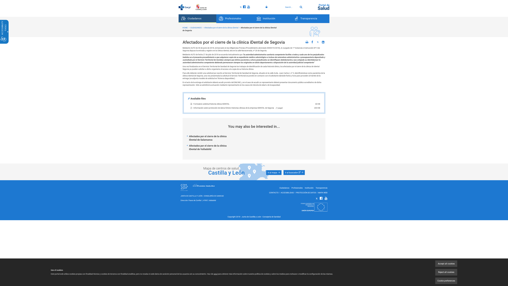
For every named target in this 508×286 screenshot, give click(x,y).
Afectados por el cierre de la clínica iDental (221, 28)
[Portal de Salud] (323, 7)
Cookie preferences (446, 281)
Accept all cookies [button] (446, 263)
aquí (215, 274)
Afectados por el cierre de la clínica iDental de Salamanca (208, 138)
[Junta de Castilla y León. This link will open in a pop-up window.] (201, 7)
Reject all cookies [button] (446, 272)
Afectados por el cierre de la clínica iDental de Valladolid (208, 147)
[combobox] (291, 7)
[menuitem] (197, 18)
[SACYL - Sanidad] (184, 7)
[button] (274, 172)
